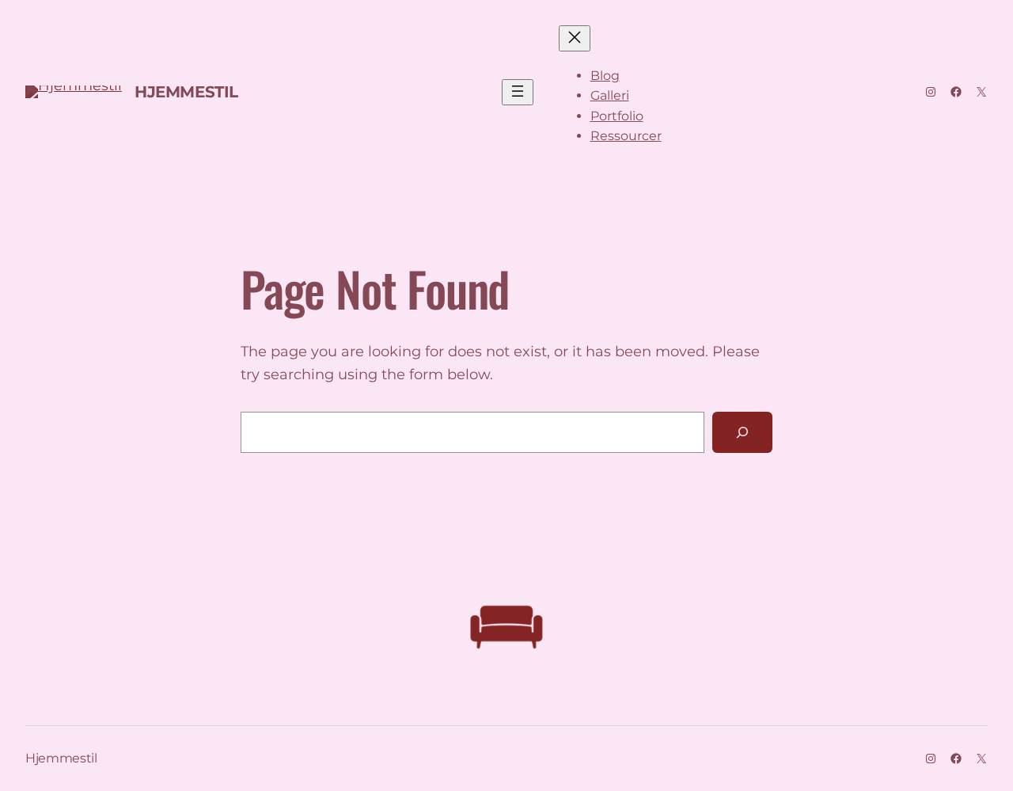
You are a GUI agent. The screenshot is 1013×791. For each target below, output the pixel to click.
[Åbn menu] (517, 92)
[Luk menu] (574, 38)
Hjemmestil (186, 91)
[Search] (742, 432)
